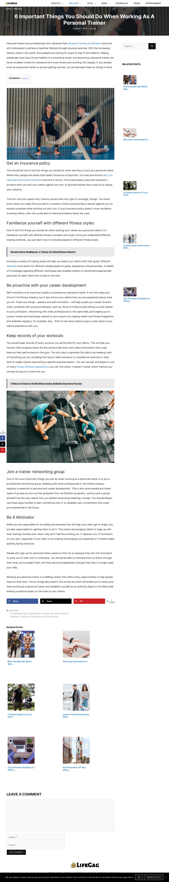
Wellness (74, 3)
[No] (165, 877)
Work (104, 3)
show (24, 78)
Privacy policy (154, 877)
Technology (121, 3)
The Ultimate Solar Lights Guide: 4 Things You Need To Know (39, 613)
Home (8, 8)
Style (90, 3)
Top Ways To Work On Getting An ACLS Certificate (34, 616)
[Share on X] (2, 444)
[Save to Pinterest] (2, 450)
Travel (136, 3)
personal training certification (84, 43)
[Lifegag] (11, 3)
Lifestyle (55, 3)
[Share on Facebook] (2, 438)
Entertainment (153, 3)
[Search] (152, 46)
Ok (139, 877)
